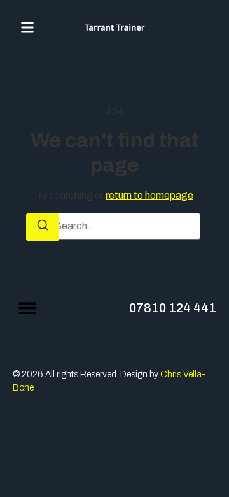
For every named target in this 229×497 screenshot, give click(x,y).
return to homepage (149, 195)
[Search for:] (114, 226)
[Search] (42, 227)
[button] (27, 27)
